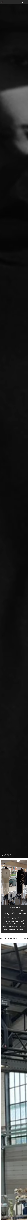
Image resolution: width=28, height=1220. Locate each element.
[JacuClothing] (2, 2)
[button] (22, 2)
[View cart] (22, 2)
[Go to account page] (19, 2)
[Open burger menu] (26, 2)
